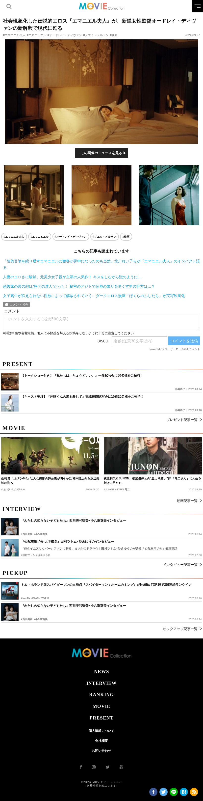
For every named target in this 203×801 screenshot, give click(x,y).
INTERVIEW (101, 683)
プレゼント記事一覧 (182, 420)
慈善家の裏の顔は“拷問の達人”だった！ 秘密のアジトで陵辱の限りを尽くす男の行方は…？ (79, 286)
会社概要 (101, 741)
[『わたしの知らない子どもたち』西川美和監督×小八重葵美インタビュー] (10, 612)
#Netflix (25, 598)
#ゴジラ (5, 489)
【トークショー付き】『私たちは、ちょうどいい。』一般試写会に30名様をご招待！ (82, 375)
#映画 (114, 35)
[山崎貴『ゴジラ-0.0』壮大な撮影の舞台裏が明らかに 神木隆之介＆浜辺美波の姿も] (50, 455)
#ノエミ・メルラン (96, 35)
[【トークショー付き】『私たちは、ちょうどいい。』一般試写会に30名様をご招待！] (10, 381)
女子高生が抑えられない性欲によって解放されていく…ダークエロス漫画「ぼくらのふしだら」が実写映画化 (94, 296)
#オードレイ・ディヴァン (65, 35)
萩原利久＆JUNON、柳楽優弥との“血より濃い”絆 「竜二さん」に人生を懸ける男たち (152, 481)
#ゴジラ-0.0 (18, 489)
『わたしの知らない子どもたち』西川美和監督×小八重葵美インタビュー (73, 606)
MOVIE (101, 706)
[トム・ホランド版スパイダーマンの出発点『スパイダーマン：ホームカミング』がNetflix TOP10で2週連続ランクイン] (10, 591)
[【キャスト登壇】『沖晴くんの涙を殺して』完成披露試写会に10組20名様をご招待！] (10, 403)
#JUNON (109, 489)
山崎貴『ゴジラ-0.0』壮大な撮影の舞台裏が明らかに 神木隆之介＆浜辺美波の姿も (50, 481)
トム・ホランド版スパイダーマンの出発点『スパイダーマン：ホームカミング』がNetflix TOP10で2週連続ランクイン (106, 584)
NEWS (101, 671)
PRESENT (102, 717)
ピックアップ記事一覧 (180, 629)
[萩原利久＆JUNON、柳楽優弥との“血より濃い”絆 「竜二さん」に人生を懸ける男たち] (153, 455)
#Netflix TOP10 (40, 598)
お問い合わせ (101, 750)
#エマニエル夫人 (14, 35)
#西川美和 (26, 619)
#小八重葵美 (41, 619)
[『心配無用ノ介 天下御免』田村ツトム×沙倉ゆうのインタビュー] (10, 547)
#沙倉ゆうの (43, 555)
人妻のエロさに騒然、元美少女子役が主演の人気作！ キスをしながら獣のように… (72, 277)
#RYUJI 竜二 (122, 489)
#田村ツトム (28, 555)
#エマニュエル (36, 35)
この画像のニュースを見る (101, 153)
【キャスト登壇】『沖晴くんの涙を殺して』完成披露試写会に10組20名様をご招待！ (82, 396)
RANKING (101, 694)
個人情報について (101, 731)
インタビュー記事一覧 (180, 565)
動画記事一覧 (187, 501)
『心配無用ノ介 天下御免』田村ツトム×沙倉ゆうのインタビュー (67, 541)
